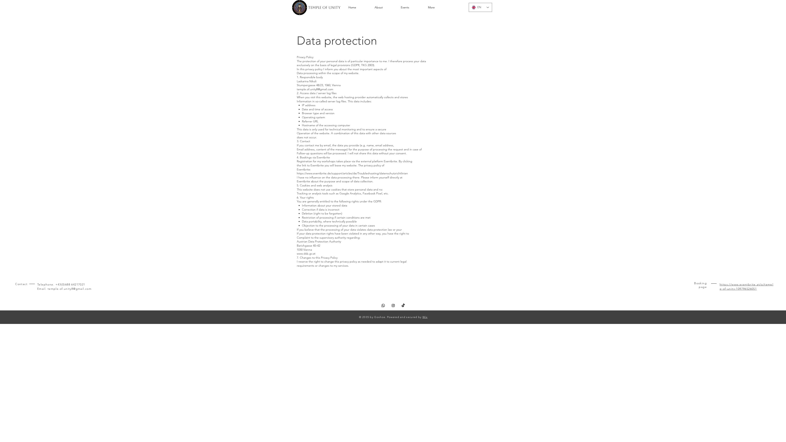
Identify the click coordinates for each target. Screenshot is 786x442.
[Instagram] (393, 305)
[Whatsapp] (383, 305)
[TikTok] (403, 305)
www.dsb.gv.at (306, 253)
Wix (425, 317)
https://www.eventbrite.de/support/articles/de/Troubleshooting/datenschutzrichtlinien (352, 173)
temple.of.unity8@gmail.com (315, 89)
